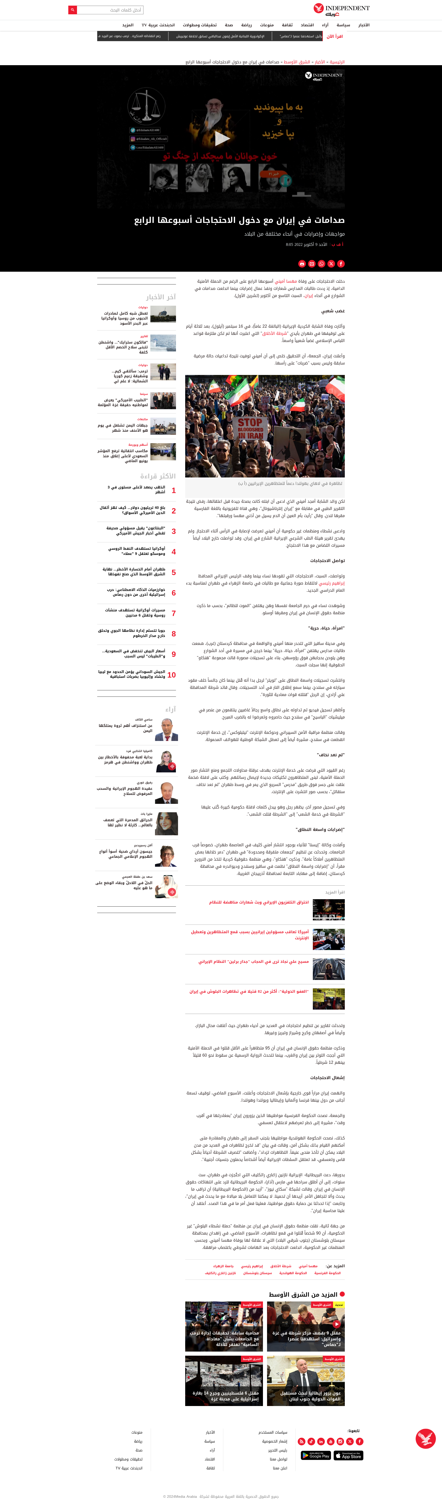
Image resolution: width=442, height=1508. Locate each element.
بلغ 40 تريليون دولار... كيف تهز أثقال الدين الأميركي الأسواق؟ (132, 510)
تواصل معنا (278, 1459)
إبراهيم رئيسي (332, 583)
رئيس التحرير (277, 1450)
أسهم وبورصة (138, 445)
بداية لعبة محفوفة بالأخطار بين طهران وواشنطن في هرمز (125, 760)
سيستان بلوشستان (257, 1273)
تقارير (144, 336)
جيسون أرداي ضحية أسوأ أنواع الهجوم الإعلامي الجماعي (125, 854)
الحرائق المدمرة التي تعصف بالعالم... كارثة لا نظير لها (127, 823)
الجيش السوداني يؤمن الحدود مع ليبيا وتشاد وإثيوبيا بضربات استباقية (131, 674)
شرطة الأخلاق (274, 333)
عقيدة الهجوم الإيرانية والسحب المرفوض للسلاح (124, 791)
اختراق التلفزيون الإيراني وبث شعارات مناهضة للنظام (259, 902)
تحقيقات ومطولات (200, 25)
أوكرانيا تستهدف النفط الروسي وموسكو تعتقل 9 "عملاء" (136, 551)
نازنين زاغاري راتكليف (220, 1273)
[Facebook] (359, 1441)
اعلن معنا (280, 1468)
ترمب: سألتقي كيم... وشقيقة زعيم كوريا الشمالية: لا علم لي (130, 376)
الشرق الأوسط (297, 62)
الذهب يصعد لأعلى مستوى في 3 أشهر (136, 490)
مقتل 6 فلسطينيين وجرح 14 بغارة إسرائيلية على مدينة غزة (226, 1396)
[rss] (301, 1441)
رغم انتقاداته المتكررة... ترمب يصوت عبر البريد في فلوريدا (155, 36)
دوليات (143, 307)
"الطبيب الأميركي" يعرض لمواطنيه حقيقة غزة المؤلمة (123, 403)
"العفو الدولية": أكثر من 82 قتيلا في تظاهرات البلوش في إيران (249, 991)
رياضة (246, 25)
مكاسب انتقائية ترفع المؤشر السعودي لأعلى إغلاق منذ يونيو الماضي (122, 456)
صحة (229, 25)
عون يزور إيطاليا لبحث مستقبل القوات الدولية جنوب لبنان (310, 1396)
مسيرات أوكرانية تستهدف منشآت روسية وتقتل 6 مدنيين (135, 613)
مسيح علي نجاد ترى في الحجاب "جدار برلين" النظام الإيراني (253, 961)
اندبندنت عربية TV (158, 25)
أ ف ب (338, 244)
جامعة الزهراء (223, 1266)
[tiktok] (311, 1441)
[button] (221, 138)
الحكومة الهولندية (293, 1273)
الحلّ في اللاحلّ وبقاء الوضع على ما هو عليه (123, 885)
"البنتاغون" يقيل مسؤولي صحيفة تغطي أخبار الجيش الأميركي (135, 531)
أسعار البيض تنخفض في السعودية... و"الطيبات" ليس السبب (133, 654)
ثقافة (287, 25)
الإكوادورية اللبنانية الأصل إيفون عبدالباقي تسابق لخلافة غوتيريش (253, 36)
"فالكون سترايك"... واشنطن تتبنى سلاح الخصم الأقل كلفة (123, 347)
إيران (309, 296)
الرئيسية (337, 62)
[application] (221, 139)
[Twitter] (350, 1441)
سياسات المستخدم (273, 1432)
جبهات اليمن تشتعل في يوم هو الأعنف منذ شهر (123, 428)
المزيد (128, 25)
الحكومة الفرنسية (327, 1273)
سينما (144, 394)
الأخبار (364, 25)
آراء (325, 25)
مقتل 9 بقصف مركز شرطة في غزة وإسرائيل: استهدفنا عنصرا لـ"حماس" (306, 1338)
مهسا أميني (286, 281)
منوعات (267, 25)
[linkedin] (321, 1441)
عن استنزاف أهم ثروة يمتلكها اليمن (125, 728)
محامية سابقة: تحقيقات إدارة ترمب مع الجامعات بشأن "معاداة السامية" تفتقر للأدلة (224, 1338)
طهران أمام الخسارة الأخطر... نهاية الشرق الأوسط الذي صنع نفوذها (134, 572)
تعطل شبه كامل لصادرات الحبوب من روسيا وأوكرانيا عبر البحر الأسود (124, 318)
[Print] (302, 264)
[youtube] (331, 1441)
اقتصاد (307, 25)
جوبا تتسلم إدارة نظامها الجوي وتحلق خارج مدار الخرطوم (131, 633)
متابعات (142, 419)
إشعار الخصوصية (274, 1441)
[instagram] (340, 1441)
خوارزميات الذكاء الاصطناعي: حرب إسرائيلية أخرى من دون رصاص (136, 592)
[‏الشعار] (323, 76)
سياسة (343, 25)
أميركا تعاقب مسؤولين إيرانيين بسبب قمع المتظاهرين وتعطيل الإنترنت (250, 935)
